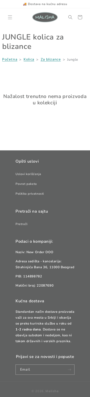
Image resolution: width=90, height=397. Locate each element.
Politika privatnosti (30, 194)
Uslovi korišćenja (28, 174)
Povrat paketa (26, 184)
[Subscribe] (69, 369)
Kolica (29, 59)
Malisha (52, 391)
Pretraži (22, 224)
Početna (9, 59)
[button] (10, 17)
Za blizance (51, 59)
